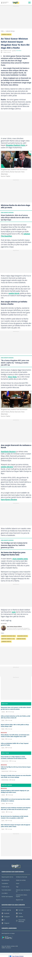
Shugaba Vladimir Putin (15, 145)
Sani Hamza (18, 50)
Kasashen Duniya (22, 636)
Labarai (3, 711)
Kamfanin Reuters (8, 451)
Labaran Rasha (21, 638)
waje (14, 612)
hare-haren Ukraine (9, 499)
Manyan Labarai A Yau (8, 638)
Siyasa (3, 720)
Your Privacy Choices (17, 956)
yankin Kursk (14, 293)
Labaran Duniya (6, 641)
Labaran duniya (10, 31)
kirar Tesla (12, 377)
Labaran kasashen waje (8, 636)
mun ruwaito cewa (20, 558)
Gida (2, 31)
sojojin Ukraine (7, 466)
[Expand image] (30, 152)
